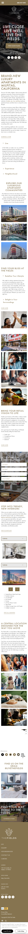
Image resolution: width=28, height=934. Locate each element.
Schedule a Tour (9, 819)
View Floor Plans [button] (14, 46)
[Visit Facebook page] (8, 57)
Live (6, 143)
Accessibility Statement (6, 914)
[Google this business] (15, 57)
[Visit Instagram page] (19, 57)
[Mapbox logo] (3, 751)
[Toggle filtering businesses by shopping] (10, 754)
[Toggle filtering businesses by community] (18, 754)
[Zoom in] (26, 731)
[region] (14, 740)
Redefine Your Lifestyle (14, 276)
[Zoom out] (26, 733)
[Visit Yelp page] (12, 57)
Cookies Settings (21, 931)
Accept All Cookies (7, 931)
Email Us (3, 888)
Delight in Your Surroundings (10, 300)
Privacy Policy (4, 912)
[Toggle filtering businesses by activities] (14, 754)
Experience (9, 168)
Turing (4, 538)
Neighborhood (11, 174)
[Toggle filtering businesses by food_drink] (2, 754)
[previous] (10, 589)
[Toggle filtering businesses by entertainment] (6, 754)
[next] (17, 589)
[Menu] (3, 2)
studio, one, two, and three (13, 101)
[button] (6, 136)
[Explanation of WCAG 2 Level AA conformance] (4, 908)
